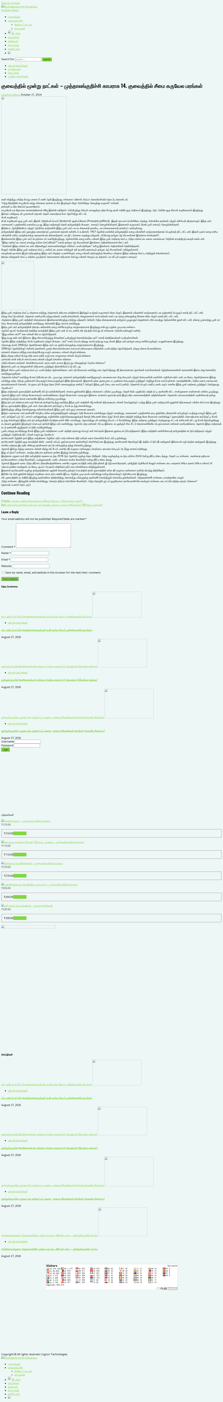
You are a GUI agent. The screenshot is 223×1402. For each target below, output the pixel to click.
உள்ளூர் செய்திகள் (18, 65)
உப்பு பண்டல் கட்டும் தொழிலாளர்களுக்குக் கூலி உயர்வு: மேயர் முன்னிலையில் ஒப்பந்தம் (46, 616)
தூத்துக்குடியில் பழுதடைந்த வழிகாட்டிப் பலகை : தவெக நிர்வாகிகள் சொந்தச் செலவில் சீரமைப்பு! (52, 717)
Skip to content (10, 3)
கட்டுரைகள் (14, 69)
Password (7, 745)
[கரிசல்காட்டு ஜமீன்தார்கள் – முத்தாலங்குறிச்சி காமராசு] (32, 863)
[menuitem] (14, 1364)
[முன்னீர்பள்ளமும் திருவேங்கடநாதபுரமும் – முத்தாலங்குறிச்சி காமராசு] (39, 884)
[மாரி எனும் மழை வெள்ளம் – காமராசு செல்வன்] (27, 906)
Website (6, 566)
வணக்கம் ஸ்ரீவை (11, 94)
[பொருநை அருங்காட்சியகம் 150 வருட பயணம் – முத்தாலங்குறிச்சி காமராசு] (42, 842)
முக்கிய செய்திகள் (18, 76)
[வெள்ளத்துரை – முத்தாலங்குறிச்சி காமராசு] (25, 821)
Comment (8, 547)
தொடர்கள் (13, 73)
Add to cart (19, 833)
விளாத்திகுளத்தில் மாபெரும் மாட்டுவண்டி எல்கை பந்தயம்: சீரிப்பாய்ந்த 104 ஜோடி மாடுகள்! (52, 505)
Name (6, 553)
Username (8, 741)
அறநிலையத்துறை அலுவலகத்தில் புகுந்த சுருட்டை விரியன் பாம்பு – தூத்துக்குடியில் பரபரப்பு (49, 1235)
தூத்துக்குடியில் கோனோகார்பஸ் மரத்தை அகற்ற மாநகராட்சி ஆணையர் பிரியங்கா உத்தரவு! (49, 666)
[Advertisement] (99, 784)
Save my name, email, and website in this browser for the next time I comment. (53, 572)
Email (5, 559)
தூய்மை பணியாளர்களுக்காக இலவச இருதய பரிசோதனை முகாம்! (41, 501)
